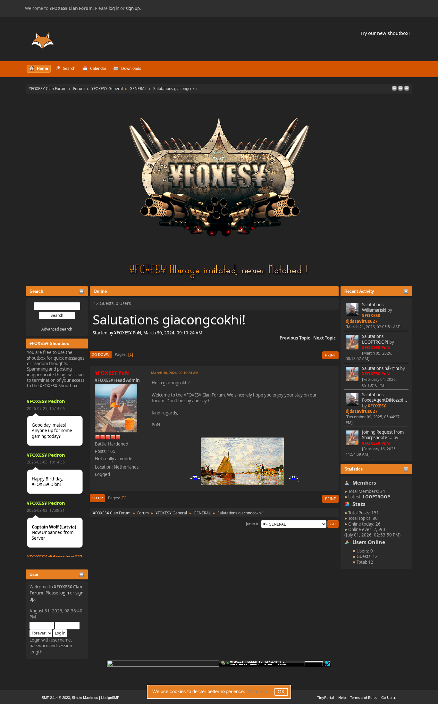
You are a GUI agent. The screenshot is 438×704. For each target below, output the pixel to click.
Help (342, 697)
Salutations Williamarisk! (374, 307)
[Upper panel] (406, 89)
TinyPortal (325, 697)
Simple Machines (85, 698)
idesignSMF (110, 698)
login (64, 593)
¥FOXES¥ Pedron (46, 401)
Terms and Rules (363, 697)
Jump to (252, 524)
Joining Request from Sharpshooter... (383, 434)
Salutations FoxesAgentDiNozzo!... (384, 397)
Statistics (353, 469)
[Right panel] (400, 89)
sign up (133, 8)
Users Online (368, 542)
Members (364, 482)
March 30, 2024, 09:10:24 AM (174, 372)
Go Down (101, 354)
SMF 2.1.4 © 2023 (56, 698)
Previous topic (295, 338)
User (33, 574)
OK (281, 691)
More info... (259, 691)
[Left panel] (394, 89)
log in (114, 8)
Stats (359, 504)
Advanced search (56, 329)
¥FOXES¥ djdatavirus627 (54, 556)
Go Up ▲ (388, 697)
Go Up (97, 497)
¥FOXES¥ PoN (376, 347)
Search (36, 291)
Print (330, 355)
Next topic (324, 338)
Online (100, 291)
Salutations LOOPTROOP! (375, 339)
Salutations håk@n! (380, 368)
